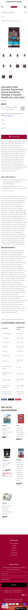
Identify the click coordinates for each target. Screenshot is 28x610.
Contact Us (14, 555)
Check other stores (22, 108)
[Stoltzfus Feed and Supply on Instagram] (25, 595)
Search (6, 590)
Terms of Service (17, 592)
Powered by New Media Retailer (13, 601)
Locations (14, 552)
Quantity (4, 128)
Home (2, 16)
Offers (14, 545)
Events (14, 548)
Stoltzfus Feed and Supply (15, 599)
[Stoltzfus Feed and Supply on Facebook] (23, 595)
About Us (14, 550)
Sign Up (14, 585)
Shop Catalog (14, 543)
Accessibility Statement (16, 590)
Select (3, 120)
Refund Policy (8, 592)
